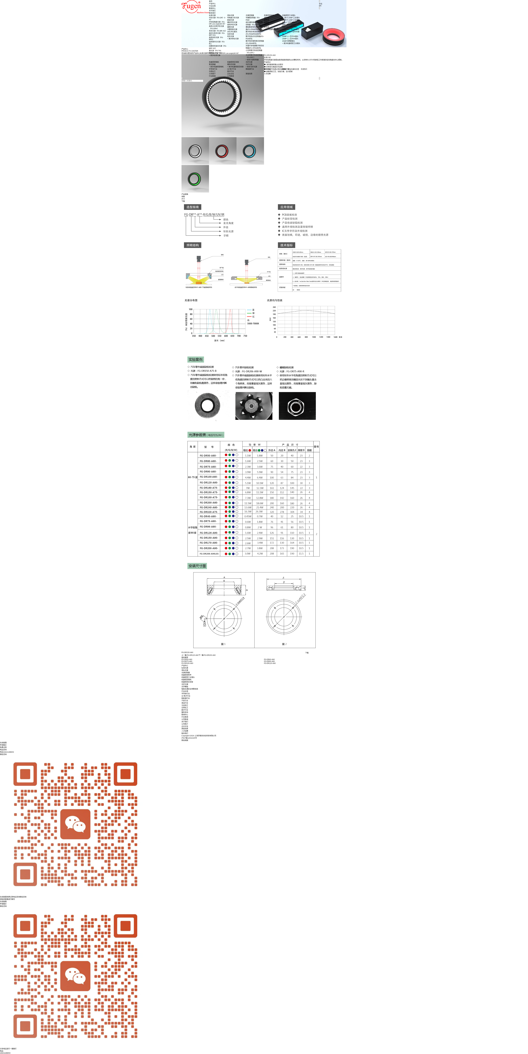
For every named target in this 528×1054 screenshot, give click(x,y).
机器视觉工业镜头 (188, 677)
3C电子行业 (186, 696)
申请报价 (3, 904)
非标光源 (185, 670)
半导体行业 (186, 694)
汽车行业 (185, 701)
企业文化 (185, 726)
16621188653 (5, 1053)
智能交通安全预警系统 (190, 689)
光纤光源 (185, 684)
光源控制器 (186, 673)
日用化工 (185, 708)
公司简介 (185, 724)
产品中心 (212, 4)
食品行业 (185, 703)
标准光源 (185, 668)
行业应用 (212, 6)
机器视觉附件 (186, 675)
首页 (210, 1)
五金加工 (185, 705)
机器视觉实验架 (187, 682)
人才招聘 (185, 731)
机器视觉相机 (186, 680)
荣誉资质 (185, 729)
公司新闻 (185, 719)
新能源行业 (186, 698)
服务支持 (185, 712)
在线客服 (3, 902)
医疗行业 (185, 710)
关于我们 (212, 11)
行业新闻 (185, 717)
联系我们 (212, 13)
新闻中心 (212, 8)
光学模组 (185, 687)
